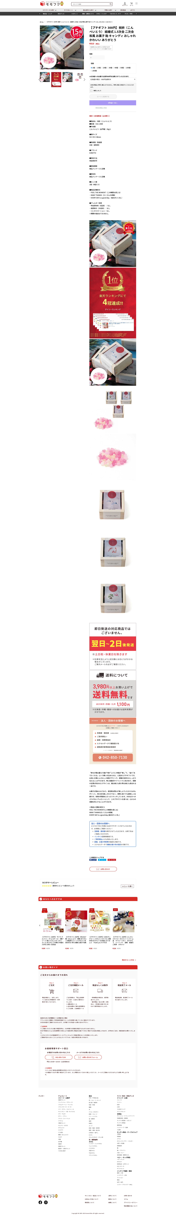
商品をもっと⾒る (128, 960)
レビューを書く (127, 886)
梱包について (112, 1199)
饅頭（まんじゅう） (63, 1135)
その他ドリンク (121, 1109)
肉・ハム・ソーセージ (95, 1100)
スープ (90, 1126)
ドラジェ (60, 1121)
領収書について (89, 1202)
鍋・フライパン (121, 1150)
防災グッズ (61, 14)
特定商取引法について (131, 1206)
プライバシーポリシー (131, 1202)
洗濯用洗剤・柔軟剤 (122, 1118)
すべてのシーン (68, 10)
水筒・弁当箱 (120, 1143)
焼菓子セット (61, 1100)
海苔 (90, 1121)
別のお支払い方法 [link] (101, 108)
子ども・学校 (128, 14)
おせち (90, 1135)
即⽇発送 (123, 10)
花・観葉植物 (93, 1140)
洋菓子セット (61, 1123)
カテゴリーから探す (48, 10)
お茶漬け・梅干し (93, 1133)
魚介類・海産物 (93, 1102)
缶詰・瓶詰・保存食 (94, 1128)
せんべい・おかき (63, 1125)
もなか (60, 1137)
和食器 (119, 1136)
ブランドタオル (93, 1155)
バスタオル (92, 1148)
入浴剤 (119, 1130)
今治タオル (92, 1153)
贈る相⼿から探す (88, 10)
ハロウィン (74, 14)
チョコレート (62, 1096)
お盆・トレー (120, 1153)
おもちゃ (119, 1161)
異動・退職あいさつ (88, 14)
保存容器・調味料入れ (123, 1155)
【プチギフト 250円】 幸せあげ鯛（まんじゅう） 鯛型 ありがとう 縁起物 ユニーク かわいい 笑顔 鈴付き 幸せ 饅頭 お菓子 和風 (76, 940)
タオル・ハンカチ (101, 14)
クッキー (41, 1096)
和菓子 (60, 1144)
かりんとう (61, 1128)
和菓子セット (61, 1146)
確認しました (97, 90)
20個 (104, 67)
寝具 (118, 1180)
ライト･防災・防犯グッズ (125, 1096)
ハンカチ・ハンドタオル (95, 1143)
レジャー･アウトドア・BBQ (124, 1184)
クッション (120, 1177)
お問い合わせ (105, 869)
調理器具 (119, 1146)
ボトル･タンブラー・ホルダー (125, 1141)
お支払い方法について (91, 1199)
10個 (99, 67)
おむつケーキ (120, 1166)
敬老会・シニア (47, 14)
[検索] (111, 4)
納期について (112, 1202)
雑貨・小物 (120, 1173)
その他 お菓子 (62, 1151)
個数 (90, 54)
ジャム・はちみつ (93, 1112)
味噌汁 (90, 1123)
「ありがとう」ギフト (115, 14)
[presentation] (39, 925)
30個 (110, 67)
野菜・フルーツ (93, 1114)
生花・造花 (120, 1182)
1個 (93, 67)
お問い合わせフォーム (90, 1057)
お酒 (118, 1107)
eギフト (132, 10)
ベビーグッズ (120, 1159)
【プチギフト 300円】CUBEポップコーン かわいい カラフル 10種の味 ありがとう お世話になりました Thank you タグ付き (100, 940)
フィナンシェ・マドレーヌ (65, 1102)
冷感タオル (92, 1150)
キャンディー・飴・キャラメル (66, 1111)
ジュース (119, 1100)
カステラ (60, 1130)
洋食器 (119, 1134)
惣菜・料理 (92, 1105)
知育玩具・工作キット (123, 1164)
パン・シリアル (93, 1116)
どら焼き (60, 1132)
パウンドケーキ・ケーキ (64, 1107)
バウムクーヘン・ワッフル (65, 1104)
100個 (128, 67)
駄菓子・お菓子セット (64, 1148)
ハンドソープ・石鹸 (122, 1127)
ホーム (41, 22)
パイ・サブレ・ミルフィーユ (66, 1109)
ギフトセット (120, 1168)
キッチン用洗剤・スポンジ (124, 1120)
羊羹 (59, 1139)
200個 (94, 71)
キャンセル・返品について (93, 1196)
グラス (119, 1139)
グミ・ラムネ (61, 1114)
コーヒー (119, 1102)
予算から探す (108, 10)
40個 (116, 67)
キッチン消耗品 (121, 1123)
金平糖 (60, 1141)
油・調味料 (92, 1119)
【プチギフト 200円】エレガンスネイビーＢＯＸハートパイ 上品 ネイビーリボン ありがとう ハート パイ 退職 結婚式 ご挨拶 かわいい (123, 941)
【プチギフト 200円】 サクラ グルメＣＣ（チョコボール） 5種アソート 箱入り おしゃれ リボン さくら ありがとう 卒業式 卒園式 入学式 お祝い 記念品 (53, 941)
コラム (126, 1199)
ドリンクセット (121, 1111)
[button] (39, 14)
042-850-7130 (60, 1057)
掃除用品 (119, 1125)
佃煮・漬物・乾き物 (94, 1130)
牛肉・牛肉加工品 (93, 1098)
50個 (122, 67)
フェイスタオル (93, 1146)
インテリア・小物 (122, 1175)
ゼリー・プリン (62, 1116)
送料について (112, 1196)
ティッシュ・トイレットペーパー (126, 1116)
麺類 (90, 1107)
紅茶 (118, 1104)
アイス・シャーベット (64, 1118)
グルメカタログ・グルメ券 (96, 1137)
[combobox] (91, 4)
